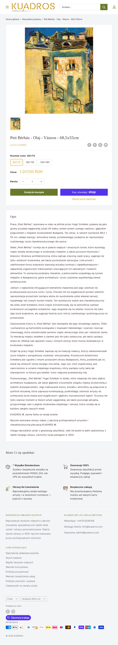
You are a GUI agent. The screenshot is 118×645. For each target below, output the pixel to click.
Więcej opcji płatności (84, 198)
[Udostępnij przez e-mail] (106, 145)
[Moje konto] (114, 7)
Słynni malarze (14, 557)
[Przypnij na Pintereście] (95, 145)
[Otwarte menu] (7, 7)
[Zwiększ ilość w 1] (41, 182)
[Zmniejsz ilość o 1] (23, 182)
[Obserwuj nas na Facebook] (8, 612)
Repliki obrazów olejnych (19, 562)
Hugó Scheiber (18, 145)
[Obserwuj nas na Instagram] (13, 612)
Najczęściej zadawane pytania (22, 553)
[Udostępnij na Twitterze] (100, 145)
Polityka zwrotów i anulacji (20, 581)
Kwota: (14, 181)
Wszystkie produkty (31, 19)
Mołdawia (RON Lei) (31, 599)
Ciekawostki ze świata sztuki (21, 585)
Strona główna (12, 19)
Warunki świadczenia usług (20, 576)
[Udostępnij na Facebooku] (89, 145)
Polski (10, 599)
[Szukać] (103, 7)
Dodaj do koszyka (34, 192)
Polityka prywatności (17, 571)
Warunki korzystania (17, 567)
